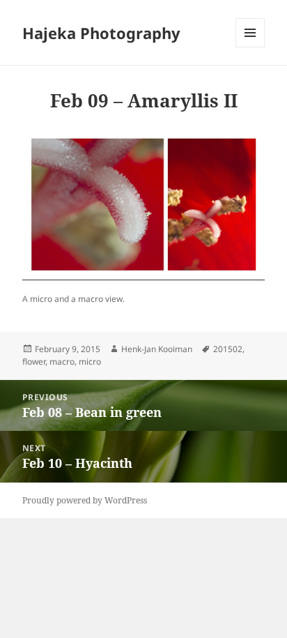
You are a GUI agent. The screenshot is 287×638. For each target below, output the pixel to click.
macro (62, 361)
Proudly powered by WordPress (84, 500)
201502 (227, 349)
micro (90, 361)
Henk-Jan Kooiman (156, 349)
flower (33, 361)
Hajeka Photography (101, 32)
